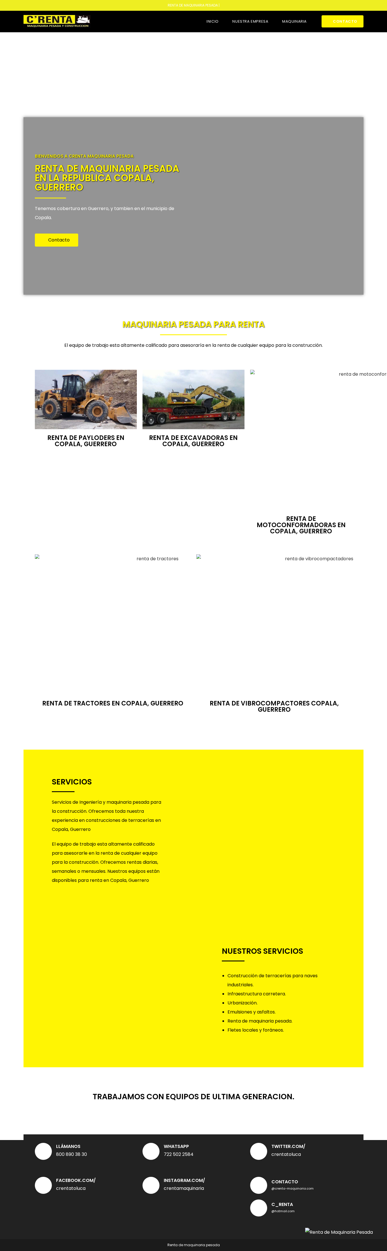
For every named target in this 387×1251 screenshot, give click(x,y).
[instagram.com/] (151, 1185)
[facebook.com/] (43, 1185)
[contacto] (258, 1185)
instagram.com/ (184, 1180)
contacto (284, 1182)
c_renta (282, 1204)
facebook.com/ (76, 1180)
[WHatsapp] (151, 1151)
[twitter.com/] (258, 1151)
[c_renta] (258, 1207)
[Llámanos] (43, 1151)
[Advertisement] (193, 74)
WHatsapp (176, 1146)
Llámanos (68, 1146)
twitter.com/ (288, 1146)
